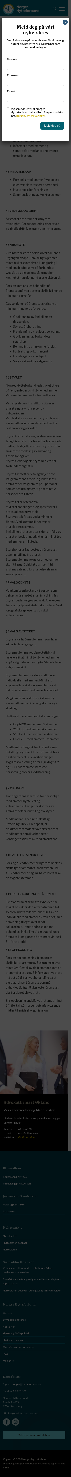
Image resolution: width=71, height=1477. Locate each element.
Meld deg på (52, 125)
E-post (11, 91)
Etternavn (13, 75)
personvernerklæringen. (31, 115)
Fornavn (12, 59)
